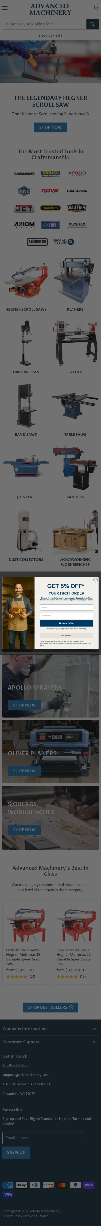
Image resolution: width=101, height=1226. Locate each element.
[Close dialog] (95, 580)
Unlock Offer (66, 623)
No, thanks (66, 636)
